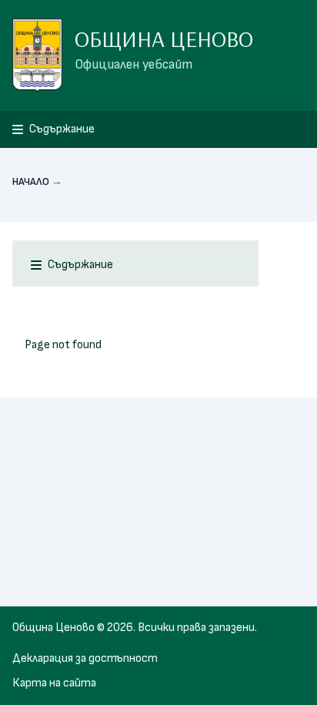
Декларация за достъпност (85, 658)
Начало (30, 181)
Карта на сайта (54, 683)
